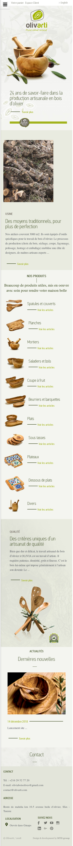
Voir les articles (45, 310)
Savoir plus (27, 112)
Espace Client (32, 2)
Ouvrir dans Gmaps (20, 825)
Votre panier (17, 2)
